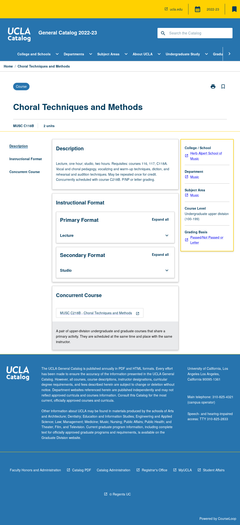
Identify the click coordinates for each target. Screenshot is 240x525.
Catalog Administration (113, 470)
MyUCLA (185, 470)
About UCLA (143, 54)
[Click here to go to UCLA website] (18, 374)
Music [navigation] (194, 176)
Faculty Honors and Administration (35, 470)
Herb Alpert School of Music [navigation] (206, 156)
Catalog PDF (81, 470)
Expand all (160, 219)
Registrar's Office (154, 470)
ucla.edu (176, 9)
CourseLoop (227, 518)
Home (8, 66)
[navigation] (99, 313)
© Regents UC (120, 494)
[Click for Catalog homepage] (19, 35)
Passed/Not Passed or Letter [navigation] (206, 240)
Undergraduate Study (183, 54)
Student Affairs (214, 470)
